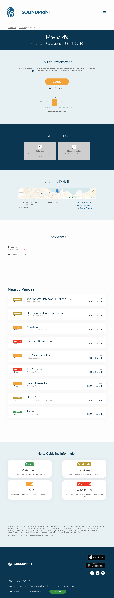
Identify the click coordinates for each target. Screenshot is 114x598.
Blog (18, 581)
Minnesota (12, 28)
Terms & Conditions (69, 586)
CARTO (93, 198)
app (33, 71)
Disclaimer (22, 586)
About (11, 581)
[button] (57, 191)
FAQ (24, 581)
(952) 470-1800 (85, 202)
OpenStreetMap (77, 198)
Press (31, 581)
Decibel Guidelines (37, 586)
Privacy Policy (53, 586)
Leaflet (67, 198)
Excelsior (22, 28)
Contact (12, 586)
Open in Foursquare (86, 208)
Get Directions (85, 205)
